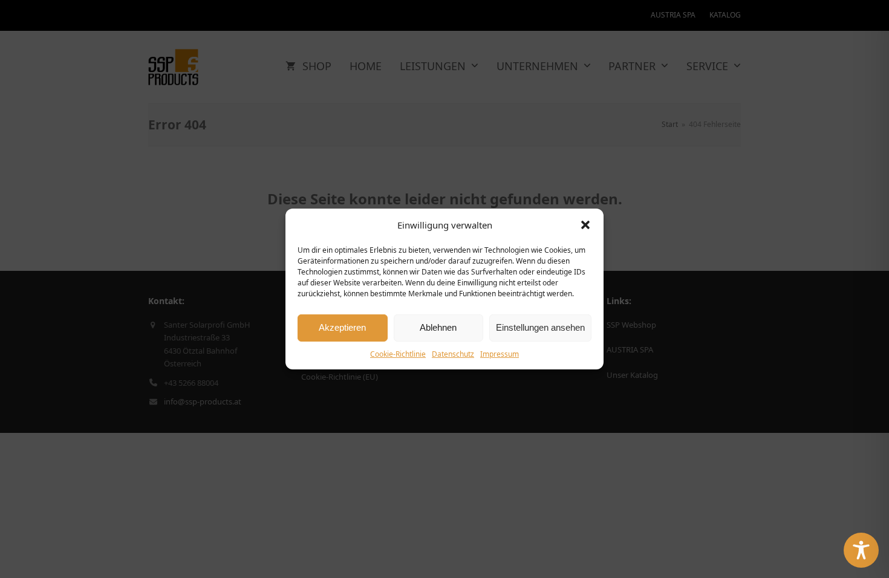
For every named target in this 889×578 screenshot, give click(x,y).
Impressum (499, 354)
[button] (585, 225)
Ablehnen (438, 327)
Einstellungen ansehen (540, 327)
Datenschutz (453, 354)
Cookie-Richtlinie (398, 354)
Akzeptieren (342, 327)
